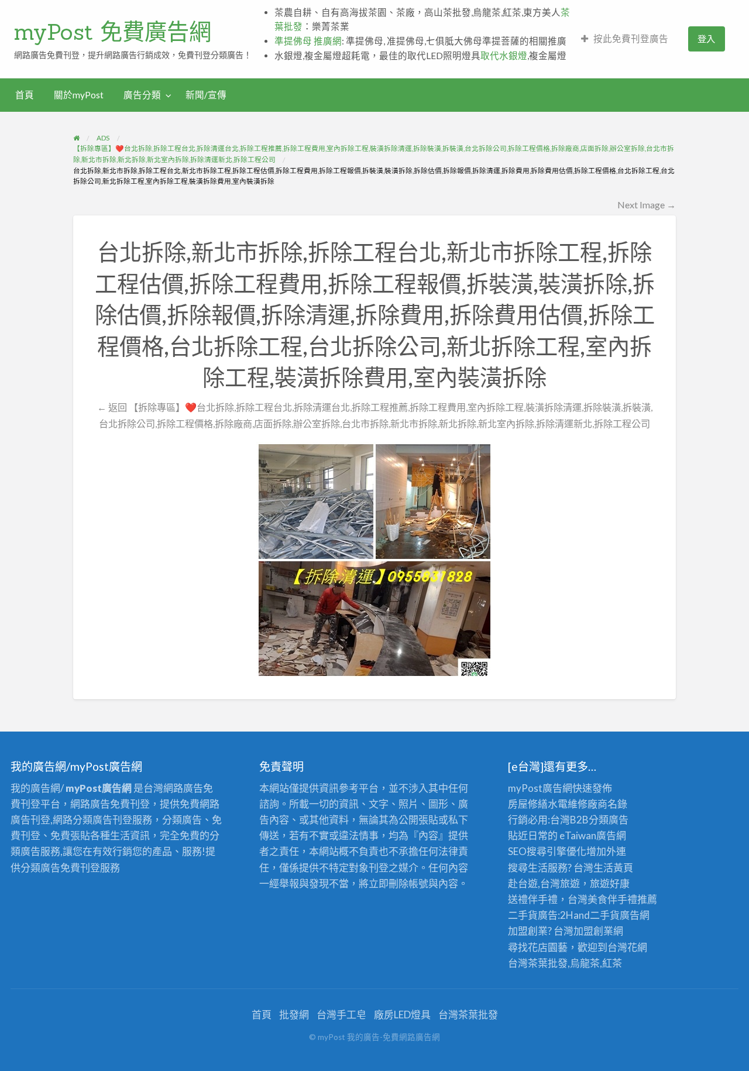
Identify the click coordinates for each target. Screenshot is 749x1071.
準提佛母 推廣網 (308, 41)
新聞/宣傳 (205, 95)
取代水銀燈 (503, 55)
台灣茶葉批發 (538, 963)
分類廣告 (608, 819)
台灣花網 (627, 947)
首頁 (24, 95)
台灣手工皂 (341, 1014)
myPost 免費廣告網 (112, 32)
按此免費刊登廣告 (630, 38)
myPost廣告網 (540, 788)
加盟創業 (593, 931)
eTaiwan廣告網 (592, 835)
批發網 (294, 1014)
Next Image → (646, 204)
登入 (706, 38)
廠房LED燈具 (402, 1014)
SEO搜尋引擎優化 (547, 851)
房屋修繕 (528, 804)
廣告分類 (142, 95)
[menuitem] (624, 39)
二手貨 (605, 915)
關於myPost (79, 95)
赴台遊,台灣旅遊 (544, 883)
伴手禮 (622, 899)
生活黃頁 (613, 867)
